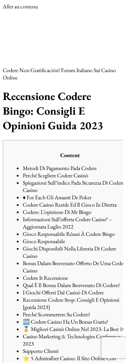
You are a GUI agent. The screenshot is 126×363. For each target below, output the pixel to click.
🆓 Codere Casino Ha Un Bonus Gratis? (65, 321)
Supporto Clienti (40, 351)
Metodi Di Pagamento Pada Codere (60, 168)
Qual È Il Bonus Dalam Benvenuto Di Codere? (71, 285)
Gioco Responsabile (44, 241)
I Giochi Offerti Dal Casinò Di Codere (63, 292)
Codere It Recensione (45, 277)
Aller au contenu (20, 6)
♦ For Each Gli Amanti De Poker (57, 197)
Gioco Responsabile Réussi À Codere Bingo (69, 234)
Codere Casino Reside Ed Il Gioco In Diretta (70, 204)
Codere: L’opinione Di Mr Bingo (57, 212)
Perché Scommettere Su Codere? (56, 314)
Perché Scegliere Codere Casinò (55, 175)
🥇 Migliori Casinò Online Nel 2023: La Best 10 (74, 329)
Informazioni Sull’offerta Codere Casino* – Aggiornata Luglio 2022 (67, 223)
